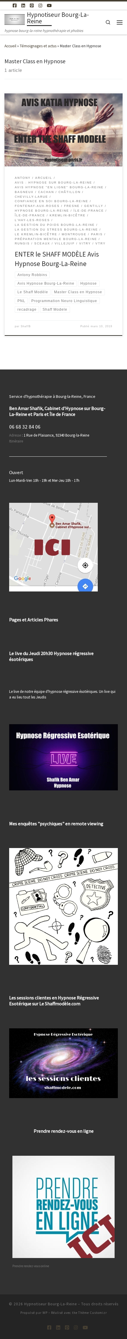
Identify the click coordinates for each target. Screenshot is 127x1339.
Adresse (15, 435)
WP (45, 1313)
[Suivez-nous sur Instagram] (40, 5)
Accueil (10, 45)
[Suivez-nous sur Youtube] (49, 5)
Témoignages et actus (38, 45)
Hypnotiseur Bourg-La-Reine (50, 1303)
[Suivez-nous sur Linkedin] (23, 5)
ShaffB (26, 326)
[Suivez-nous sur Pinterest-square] (32, 5)
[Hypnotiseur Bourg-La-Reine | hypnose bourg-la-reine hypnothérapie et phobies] (14, 19)
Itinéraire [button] (16, 441)
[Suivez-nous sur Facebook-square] (15, 5)
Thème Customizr (92, 1313)
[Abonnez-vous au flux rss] (6, 5)
